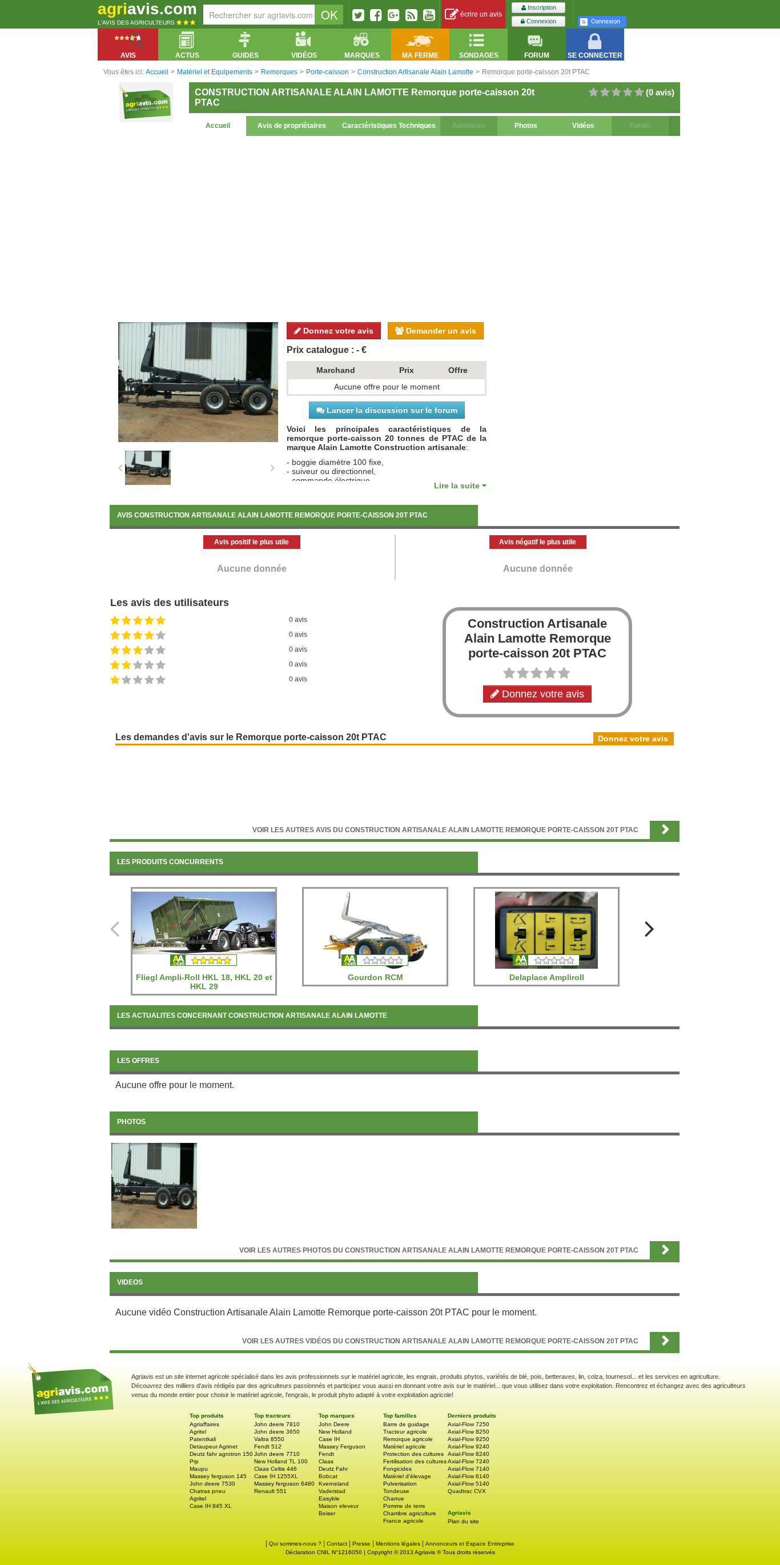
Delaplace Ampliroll (546, 977)
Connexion (540, 21)
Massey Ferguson (342, 1446)
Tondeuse (396, 1491)
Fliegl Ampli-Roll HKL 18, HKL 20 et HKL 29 (204, 982)
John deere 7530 (212, 1483)
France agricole (403, 1521)
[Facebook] (376, 15)
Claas (326, 1461)
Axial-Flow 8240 (468, 1454)
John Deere (334, 1424)
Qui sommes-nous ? (295, 1543)
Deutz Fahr (333, 1469)
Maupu (199, 1469)
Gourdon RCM (375, 977)
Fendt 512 (268, 1446)
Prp (194, 1461)
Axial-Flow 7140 (468, 1469)
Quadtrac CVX (467, 1491)
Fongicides (397, 1469)
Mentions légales (398, 1543)
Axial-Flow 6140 (468, 1476)
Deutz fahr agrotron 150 (221, 1454)
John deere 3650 (277, 1431)
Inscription (541, 7)
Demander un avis (440, 330)
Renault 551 (270, 1491)
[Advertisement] (394, 227)
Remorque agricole (408, 1439)
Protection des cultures (413, 1454)
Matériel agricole (404, 1446)
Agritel (198, 1431)
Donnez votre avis (337, 330)
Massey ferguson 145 (218, 1476)
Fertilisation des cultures (415, 1461)
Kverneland (334, 1483)
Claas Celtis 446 (275, 1469)
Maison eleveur (339, 1506)
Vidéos (583, 126)
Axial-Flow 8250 (468, 1431)
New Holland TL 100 (281, 1461)
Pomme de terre (404, 1506)
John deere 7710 (277, 1454)
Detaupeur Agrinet (214, 1446)
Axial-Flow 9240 (468, 1446)
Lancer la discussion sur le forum (390, 410)
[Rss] (411, 15)
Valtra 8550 (269, 1439)
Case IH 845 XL (211, 1506)
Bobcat (328, 1476)
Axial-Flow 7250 (468, 1424)
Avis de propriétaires (292, 126)
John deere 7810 (277, 1424)
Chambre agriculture (409, 1513)
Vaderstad (332, 1491)
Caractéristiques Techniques (389, 126)
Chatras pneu (208, 1491)
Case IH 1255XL (276, 1476)
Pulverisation (400, 1483)
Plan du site (463, 1521)
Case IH (329, 1439)
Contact (337, 1543)
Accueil (218, 126)
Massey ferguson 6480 (284, 1483)
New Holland (335, 1431)
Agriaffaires (204, 1424)
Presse (361, 1543)
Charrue (393, 1498)
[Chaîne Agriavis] (429, 15)
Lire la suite (458, 485)
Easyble (329, 1498)
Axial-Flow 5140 (468, 1483)
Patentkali (203, 1439)
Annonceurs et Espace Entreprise (469, 1543)
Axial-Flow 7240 (468, 1461)
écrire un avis (480, 14)
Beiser (327, 1513)
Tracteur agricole (405, 1431)
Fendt (326, 1454)
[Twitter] (358, 15)
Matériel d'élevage (407, 1476)
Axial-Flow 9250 (468, 1439)
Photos (525, 126)
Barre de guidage (406, 1424)
